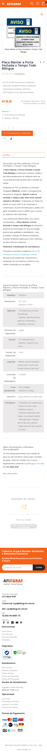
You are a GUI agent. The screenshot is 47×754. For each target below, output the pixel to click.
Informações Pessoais (10, 701)
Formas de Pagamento (10, 676)
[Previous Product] (40, 62)
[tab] (23, 155)
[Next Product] (43, 62)
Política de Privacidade (10, 679)
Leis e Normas (7, 634)
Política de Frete (8, 673)
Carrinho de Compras (10, 707)
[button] (37, 3)
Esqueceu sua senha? (10, 704)
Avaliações (6, 640)
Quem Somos (7, 631)
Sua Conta (6, 699)
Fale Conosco (7, 667)
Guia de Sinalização (9, 637)
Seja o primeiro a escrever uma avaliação (23, 526)
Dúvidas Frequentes (9, 670)
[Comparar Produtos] (11, 138)
